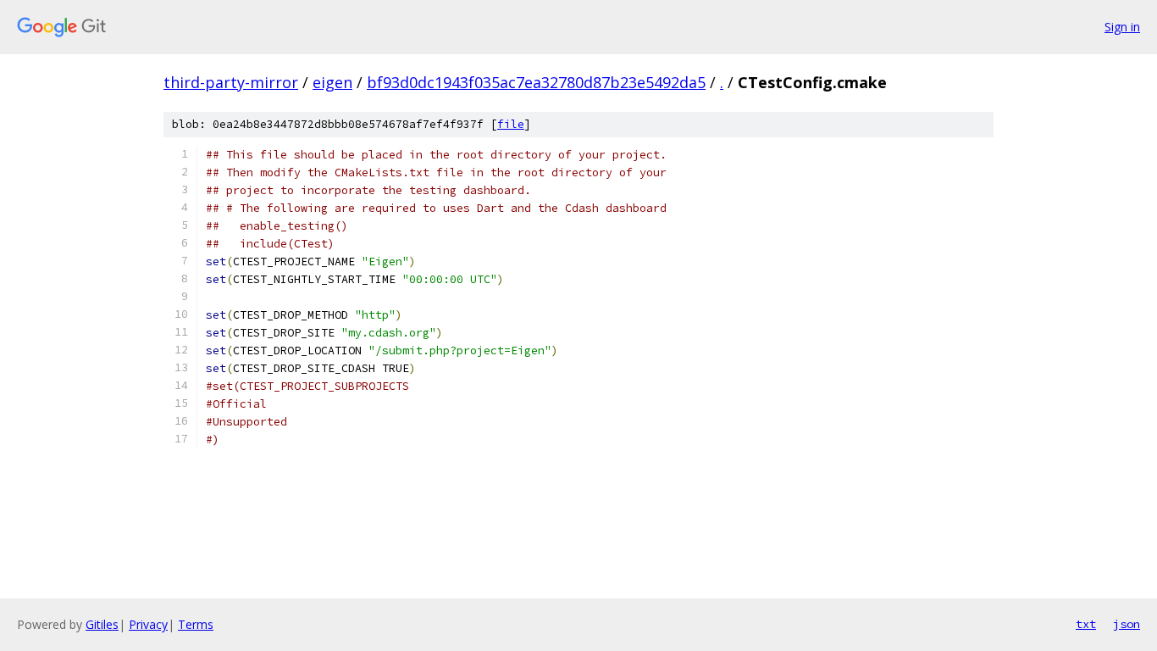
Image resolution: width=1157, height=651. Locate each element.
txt (1086, 624)
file (510, 124)
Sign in (1122, 27)
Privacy (148, 624)
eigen (332, 82)
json (1126, 624)
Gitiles (102, 624)
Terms (195, 624)
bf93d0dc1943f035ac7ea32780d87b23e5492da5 (536, 82)
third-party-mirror (230, 82)
